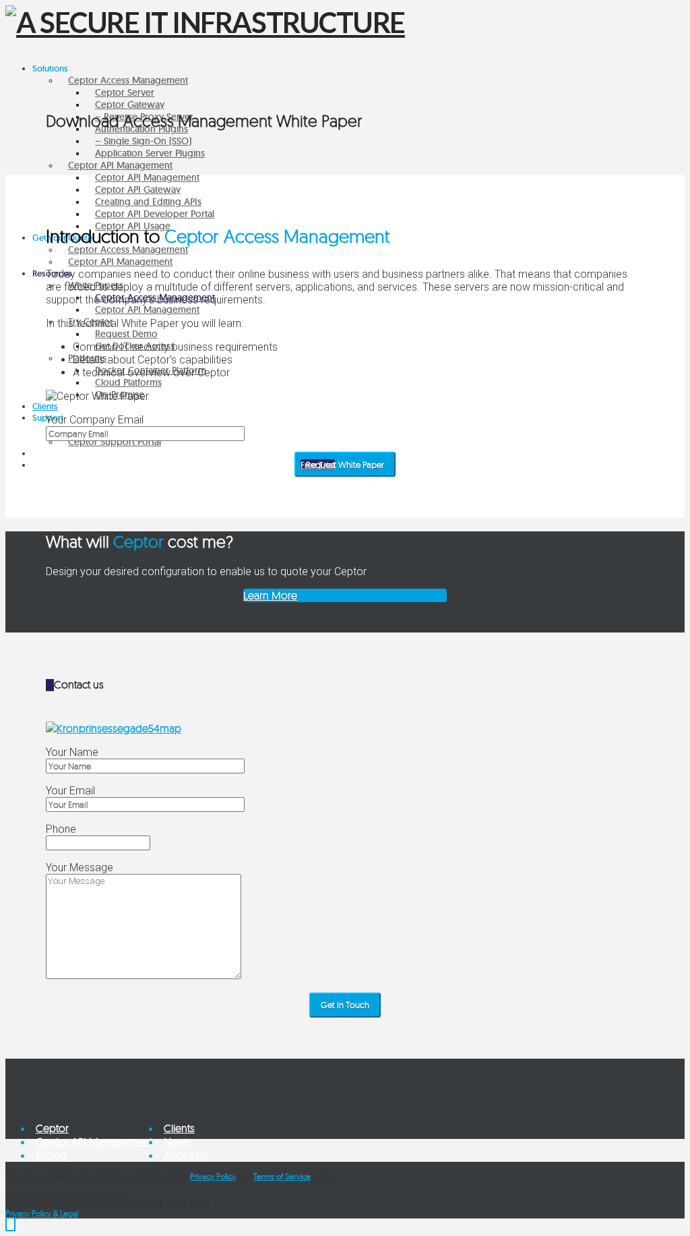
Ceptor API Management (94, 1141)
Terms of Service (282, 1176)
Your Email (70, 790)
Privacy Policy (213, 1176)
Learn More (270, 595)
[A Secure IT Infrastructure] (205, 22)
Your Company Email (95, 419)
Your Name (72, 752)
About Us (186, 1155)
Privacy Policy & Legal (41, 1213)
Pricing (51, 1155)
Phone (61, 829)
